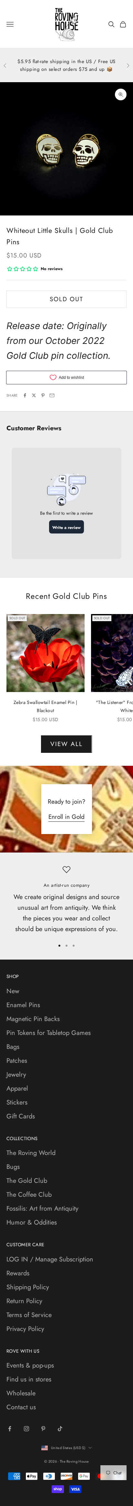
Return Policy (24, 1301)
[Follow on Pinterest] (43, 1428)
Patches (16, 1060)
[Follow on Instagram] (26, 1428)
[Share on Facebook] (24, 395)
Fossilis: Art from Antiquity (42, 1208)
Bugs (13, 1166)
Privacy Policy (25, 1329)
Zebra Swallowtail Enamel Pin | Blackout (45, 706)
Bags (12, 1046)
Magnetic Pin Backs (33, 1019)
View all (66, 744)
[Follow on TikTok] (60, 1428)
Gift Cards (20, 1116)
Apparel (17, 1088)
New (12, 991)
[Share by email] (52, 395)
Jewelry (16, 1074)
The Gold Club (26, 1180)
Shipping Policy (27, 1287)
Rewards (17, 1273)
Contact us (21, 1407)
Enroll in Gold (66, 816)
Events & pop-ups (30, 1365)
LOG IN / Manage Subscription (49, 1259)
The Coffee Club (29, 1194)
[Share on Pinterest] (43, 395)
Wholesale (21, 1393)
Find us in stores (28, 1379)
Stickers (16, 1102)
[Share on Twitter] (33, 395)
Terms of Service (29, 1315)
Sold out (66, 299)
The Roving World (31, 1153)
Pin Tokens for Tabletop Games (48, 1033)
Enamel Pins (23, 1005)
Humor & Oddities (31, 1222)
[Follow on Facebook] (9, 1428)
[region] (66, 900)
